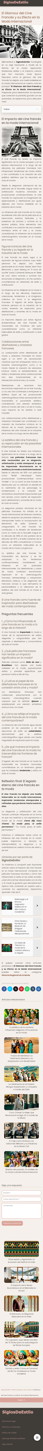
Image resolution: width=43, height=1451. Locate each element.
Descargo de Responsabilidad (13, 1438)
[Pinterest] (21, 988)
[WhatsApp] (27, 988)
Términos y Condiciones (11, 1427)
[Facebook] (4, 988)
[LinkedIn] (38, 988)
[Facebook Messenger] (9, 988)
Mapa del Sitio (7, 1444)
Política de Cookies (9, 1433)
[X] (15, 988)
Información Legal (9, 1421)
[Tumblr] (32, 988)
